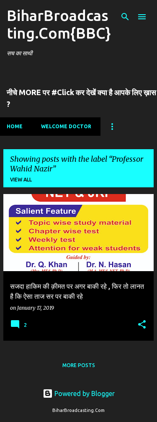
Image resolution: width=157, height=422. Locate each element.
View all (21, 179)
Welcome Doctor (66, 126)
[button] (142, 325)
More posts (78, 365)
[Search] (125, 17)
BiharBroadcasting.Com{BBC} (59, 24)
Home (15, 126)
